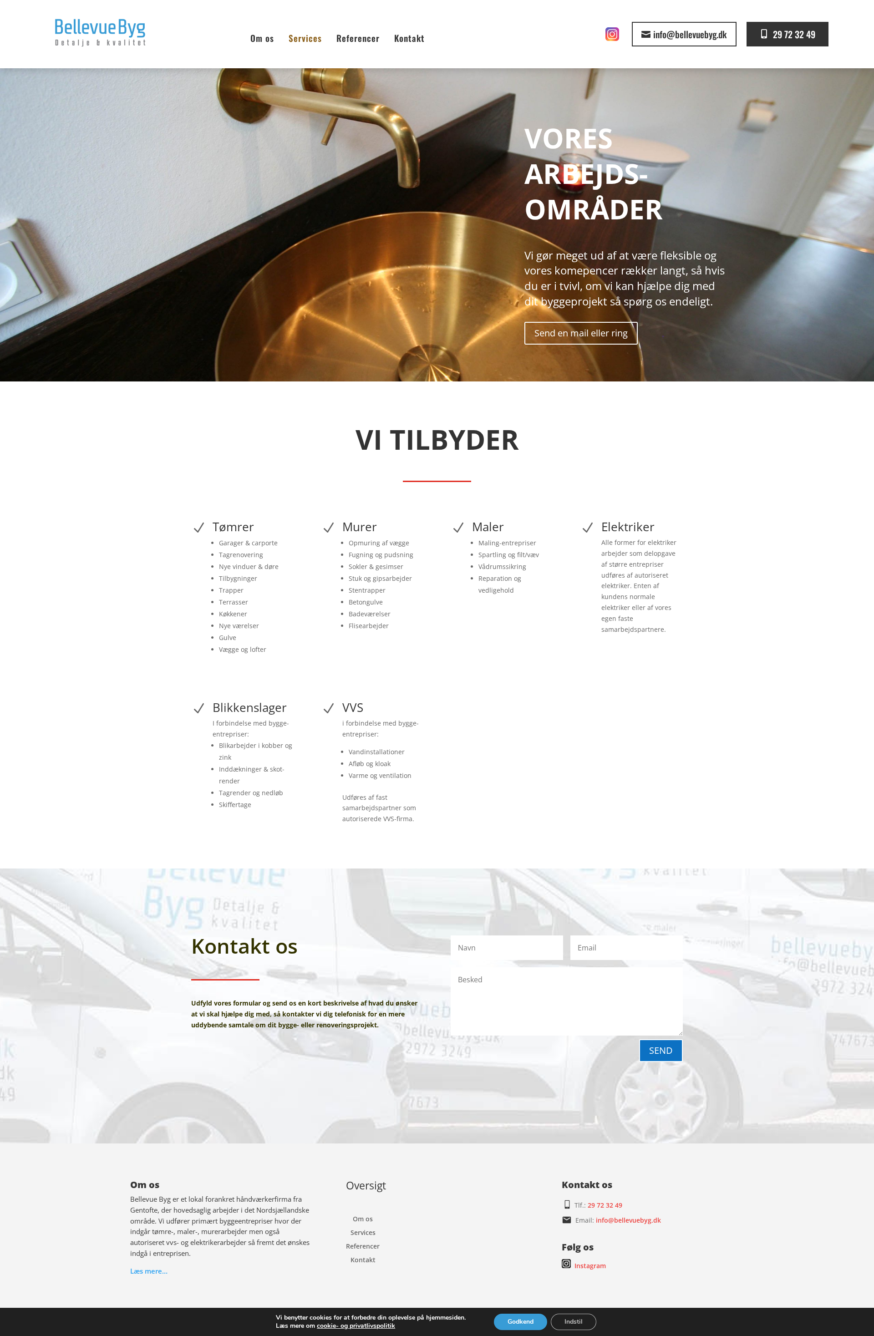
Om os (262, 37)
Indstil (573, 1321)
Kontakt (409, 37)
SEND (661, 1050)
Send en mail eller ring (581, 333)
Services (305, 37)
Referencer (358, 37)
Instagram (590, 1265)
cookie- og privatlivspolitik (356, 1325)
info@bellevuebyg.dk (690, 34)
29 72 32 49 (794, 34)
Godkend (521, 1321)
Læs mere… (149, 1270)
